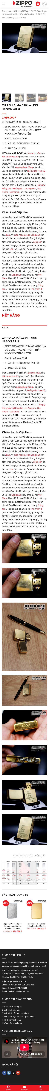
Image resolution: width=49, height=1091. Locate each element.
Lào (8, 235)
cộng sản (37, 242)
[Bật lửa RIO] (22, 4)
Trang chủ (6, 11)
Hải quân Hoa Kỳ (10, 157)
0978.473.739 (21, 988)
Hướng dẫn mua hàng (12, 1023)
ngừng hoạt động (24, 167)
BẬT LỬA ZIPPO (20, 11)
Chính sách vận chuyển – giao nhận (18, 1016)
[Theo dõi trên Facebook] (4, 1073)
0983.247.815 (28, 985)
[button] (3, 3)
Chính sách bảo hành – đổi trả (15, 1013)
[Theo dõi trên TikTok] (13, 1073)
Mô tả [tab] (5, 328)
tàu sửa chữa (34, 153)
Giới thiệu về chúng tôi (12, 1006)
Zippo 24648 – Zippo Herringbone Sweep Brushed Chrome (13, 926)
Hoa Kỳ (36, 171)
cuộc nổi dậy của (22, 235)
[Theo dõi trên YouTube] (18, 1073)
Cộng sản (35, 235)
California (14, 192)
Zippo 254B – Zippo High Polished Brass (36, 925)
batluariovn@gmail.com (19, 991)
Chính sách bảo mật (11, 1010)
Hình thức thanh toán (11, 1020)
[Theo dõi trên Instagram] (9, 1073)
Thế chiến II (36, 289)
